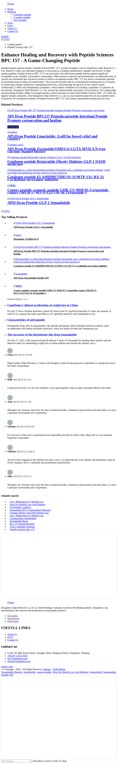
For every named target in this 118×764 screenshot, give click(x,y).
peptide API (7, 675)
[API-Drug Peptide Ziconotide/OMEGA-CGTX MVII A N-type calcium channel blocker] (15, 144)
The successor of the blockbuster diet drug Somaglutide (42, 334)
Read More (13, 127)
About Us (12, 28)
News (10, 23)
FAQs (10, 25)
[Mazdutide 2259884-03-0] (17, 235)
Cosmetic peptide (22, 17)
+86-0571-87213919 (17, 655)
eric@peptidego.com (17, 658)
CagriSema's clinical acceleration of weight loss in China (42, 305)
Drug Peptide (20, 20)
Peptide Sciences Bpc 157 (22, 529)
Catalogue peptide (22, 14)
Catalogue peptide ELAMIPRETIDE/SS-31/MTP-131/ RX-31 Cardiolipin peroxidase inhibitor (55, 178)
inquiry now (7, 666)
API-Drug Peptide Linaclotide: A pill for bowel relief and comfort (52, 137)
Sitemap (47, 669)
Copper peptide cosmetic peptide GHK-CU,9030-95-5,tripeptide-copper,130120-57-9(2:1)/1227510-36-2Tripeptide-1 (58, 191)
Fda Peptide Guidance (20, 507)
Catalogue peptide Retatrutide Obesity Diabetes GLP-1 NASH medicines (56, 162)
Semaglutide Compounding (102, 672)
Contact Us (12, 31)
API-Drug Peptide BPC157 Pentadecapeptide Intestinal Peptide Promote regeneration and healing (57, 118)
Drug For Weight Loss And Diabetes (27, 504)
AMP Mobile (59, 669)
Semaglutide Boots (19, 521)
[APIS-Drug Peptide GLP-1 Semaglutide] (28, 198)
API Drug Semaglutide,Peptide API (31, 278)
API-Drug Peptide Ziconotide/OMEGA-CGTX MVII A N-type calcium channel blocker (56, 150)
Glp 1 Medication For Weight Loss (26, 501)
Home (10, 9)
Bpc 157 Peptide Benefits (22, 524)
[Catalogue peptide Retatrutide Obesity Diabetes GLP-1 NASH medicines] (44, 157)
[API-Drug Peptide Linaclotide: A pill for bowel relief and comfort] (12, 132)
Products (11, 11)
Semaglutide (29, 672)
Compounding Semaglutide (23, 518)
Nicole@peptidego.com (18, 661)
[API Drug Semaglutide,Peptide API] (21, 274)
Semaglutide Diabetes (11, 672)
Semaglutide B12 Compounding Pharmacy (30, 510)
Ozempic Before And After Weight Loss (29, 512)
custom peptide (44, 672)
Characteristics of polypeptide (26, 319)
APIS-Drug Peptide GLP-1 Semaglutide (38, 203)
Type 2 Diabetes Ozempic (22, 526)
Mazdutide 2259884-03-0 (26, 239)
